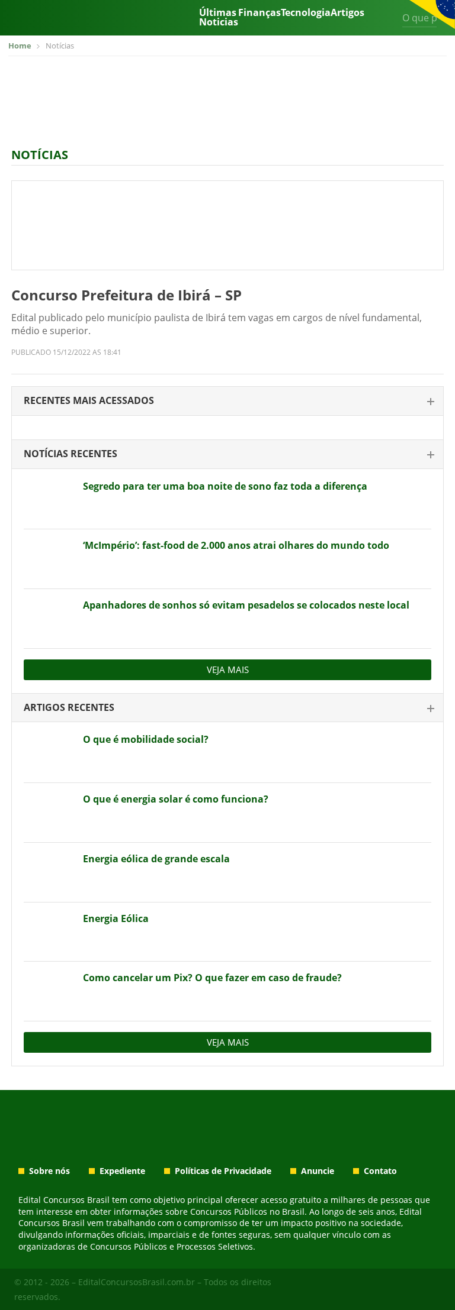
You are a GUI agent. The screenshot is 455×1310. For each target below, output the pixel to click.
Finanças (259, 13)
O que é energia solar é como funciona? (175, 799)
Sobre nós (49, 1171)
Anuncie (317, 1171)
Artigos (347, 13)
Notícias (39, 155)
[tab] (227, 401)
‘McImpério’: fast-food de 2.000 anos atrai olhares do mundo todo (236, 545)
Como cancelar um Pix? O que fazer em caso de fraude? (212, 977)
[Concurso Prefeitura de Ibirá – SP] (227, 225)
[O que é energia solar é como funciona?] (49, 813)
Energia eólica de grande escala (156, 858)
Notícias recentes (70, 453)
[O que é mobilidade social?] (49, 753)
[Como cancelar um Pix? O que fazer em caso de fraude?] (49, 991)
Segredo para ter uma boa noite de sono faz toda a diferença (225, 486)
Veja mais (228, 669)
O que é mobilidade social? (146, 739)
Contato (380, 1171)
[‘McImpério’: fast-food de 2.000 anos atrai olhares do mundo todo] (49, 559)
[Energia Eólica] (49, 932)
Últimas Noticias (218, 17)
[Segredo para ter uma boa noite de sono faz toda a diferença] (49, 500)
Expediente (122, 1171)
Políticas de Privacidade (223, 1171)
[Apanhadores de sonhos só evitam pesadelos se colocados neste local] (49, 619)
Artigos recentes (69, 707)
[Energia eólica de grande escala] (49, 872)
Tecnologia (306, 13)
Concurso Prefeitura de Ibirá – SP (126, 295)
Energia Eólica (116, 918)
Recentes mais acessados (89, 400)
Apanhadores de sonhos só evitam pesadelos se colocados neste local (246, 605)
